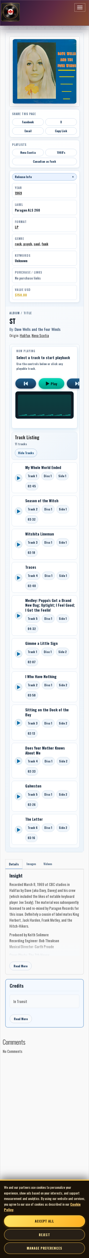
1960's (61, 152)
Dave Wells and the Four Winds (38, 329)
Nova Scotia (28, 152)
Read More (20, 966)
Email (28, 131)
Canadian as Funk (44, 161)
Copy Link (61, 131)
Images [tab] (31, 864)
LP (17, 226)
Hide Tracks (26, 453)
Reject (44, 1234)
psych (27, 243)
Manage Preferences (44, 1248)
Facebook (28, 122)
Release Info (44, 177)
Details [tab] (14, 864)
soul (37, 243)
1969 (18, 192)
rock (18, 243)
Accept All (44, 1221)
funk (45, 243)
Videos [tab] (48, 864)
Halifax (25, 335)
